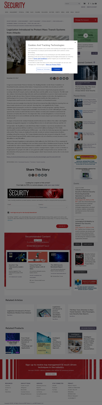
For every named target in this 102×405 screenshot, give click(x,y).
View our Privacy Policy (53, 65)
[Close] (75, 42)
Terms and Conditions (40, 59)
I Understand (57, 69)
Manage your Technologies (43, 69)
